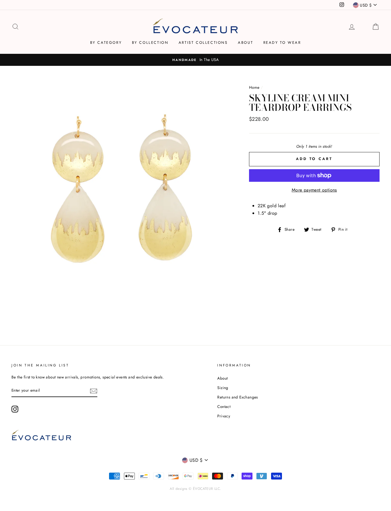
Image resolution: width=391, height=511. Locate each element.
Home (254, 87)
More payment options (314, 190)
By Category (106, 42)
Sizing (222, 387)
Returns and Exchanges (237, 397)
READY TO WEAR (282, 42)
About (245, 42)
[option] (195, 60)
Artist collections (203, 42)
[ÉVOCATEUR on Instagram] (14, 409)
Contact (223, 406)
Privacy (223, 416)
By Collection (150, 42)
